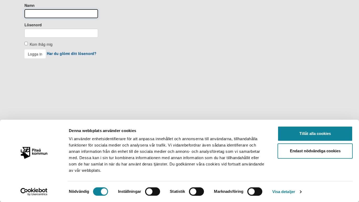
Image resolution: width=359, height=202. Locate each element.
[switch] (152, 191)
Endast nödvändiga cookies (315, 151)
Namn (29, 5)
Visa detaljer (283, 191)
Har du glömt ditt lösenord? (71, 53)
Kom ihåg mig (41, 44)
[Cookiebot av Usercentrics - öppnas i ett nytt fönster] (34, 192)
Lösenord (33, 24)
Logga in (35, 54)
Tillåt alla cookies (315, 133)
